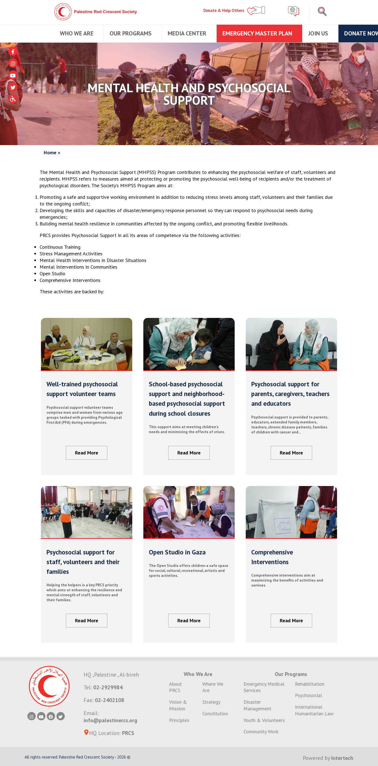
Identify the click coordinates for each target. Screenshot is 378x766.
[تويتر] (12, 86)
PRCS (128, 732)
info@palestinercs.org (110, 720)
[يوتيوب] (12, 74)
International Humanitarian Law (314, 710)
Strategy (211, 702)
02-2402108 (109, 699)
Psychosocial (308, 695)
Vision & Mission (178, 705)
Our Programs (131, 33)
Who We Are (77, 33)
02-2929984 (108, 687)
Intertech (342, 757)
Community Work (261, 731)
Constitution (215, 713)
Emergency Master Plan (258, 33)
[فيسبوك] (12, 51)
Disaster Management (257, 705)
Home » (52, 152)
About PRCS (175, 687)
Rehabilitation (309, 684)
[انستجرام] (12, 63)
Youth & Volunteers (264, 720)
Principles (179, 720)
